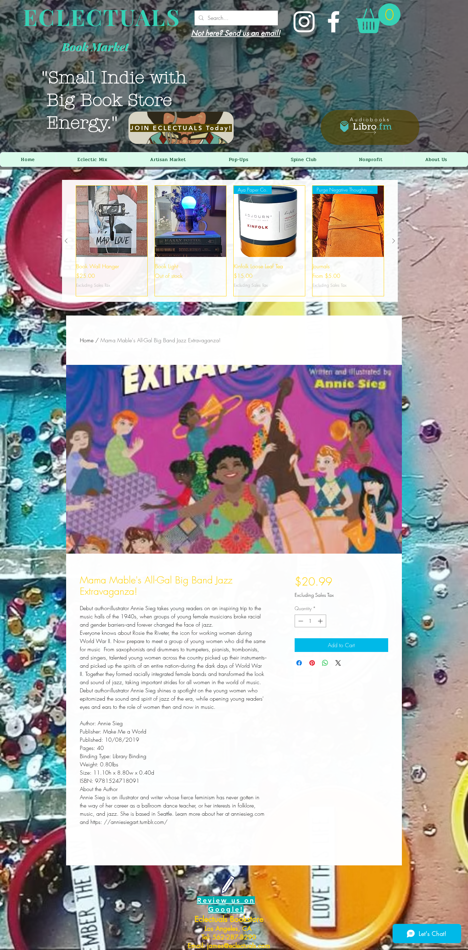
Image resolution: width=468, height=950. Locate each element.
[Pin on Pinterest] (312, 663)
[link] (378, 18)
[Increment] (321, 621)
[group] (230, 240)
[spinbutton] (310, 621)
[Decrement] (300, 621)
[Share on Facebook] (299, 663)
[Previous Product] (66, 241)
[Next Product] (394, 241)
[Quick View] (111, 221)
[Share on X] (338, 663)
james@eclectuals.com (238, 945)
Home (87, 340)
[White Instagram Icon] (304, 22)
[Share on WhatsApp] (325, 663)
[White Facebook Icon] (333, 22)
